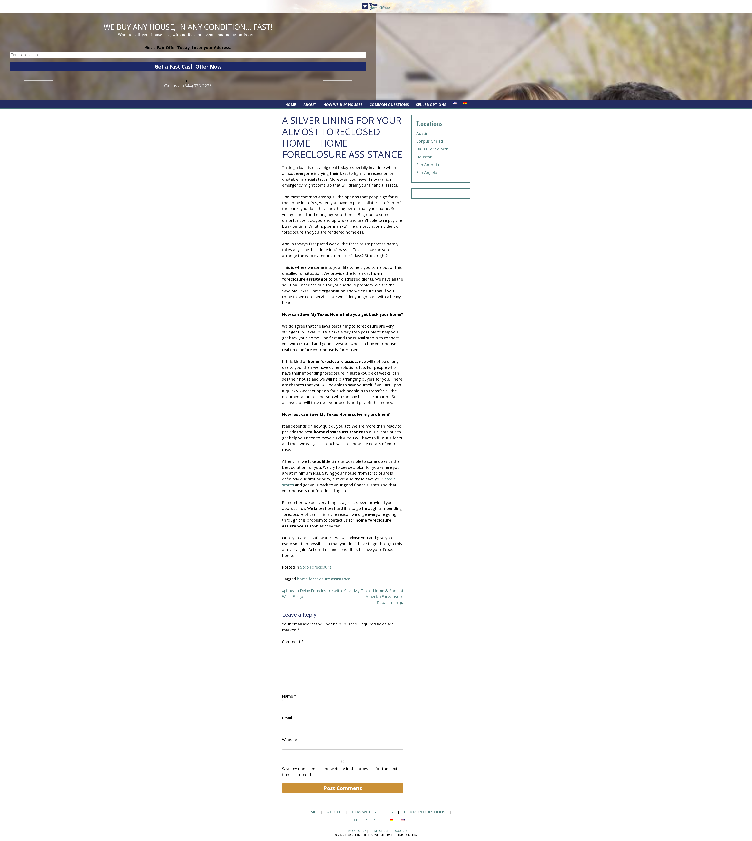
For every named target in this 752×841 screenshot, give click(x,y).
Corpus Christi (429, 141)
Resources (400, 831)
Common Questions (389, 104)
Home (290, 104)
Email (288, 717)
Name (289, 696)
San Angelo (426, 172)
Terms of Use (379, 831)
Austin (422, 133)
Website (289, 739)
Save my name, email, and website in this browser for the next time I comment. (339, 771)
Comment (293, 641)
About (309, 104)
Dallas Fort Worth (432, 149)
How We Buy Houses (342, 104)
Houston (424, 157)
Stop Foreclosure (316, 567)
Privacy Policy (355, 831)
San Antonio (427, 164)
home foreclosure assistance (323, 579)
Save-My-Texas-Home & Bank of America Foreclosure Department (373, 596)
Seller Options (431, 104)
